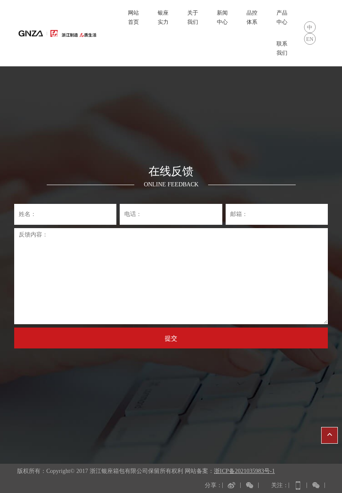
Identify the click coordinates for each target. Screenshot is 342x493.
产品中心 (282, 17)
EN (309, 39)
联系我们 (282, 48)
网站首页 (133, 17)
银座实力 (163, 17)
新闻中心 (222, 17)
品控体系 (251, 17)
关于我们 (192, 17)
